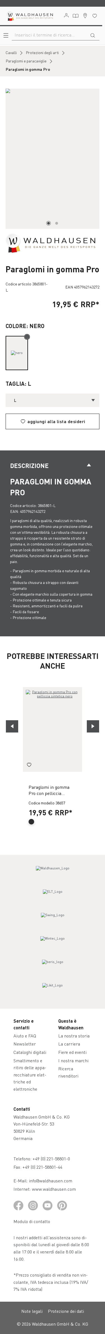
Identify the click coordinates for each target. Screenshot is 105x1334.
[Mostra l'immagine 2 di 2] (56, 223)
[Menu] (6, 35)
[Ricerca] (92, 35)
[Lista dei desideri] (94, 16)
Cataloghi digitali (29, 1052)
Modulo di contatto (31, 1221)
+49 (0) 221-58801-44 (43, 1167)
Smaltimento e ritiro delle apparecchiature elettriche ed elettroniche (29, 1075)
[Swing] (52, 920)
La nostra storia (74, 1036)
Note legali (32, 1311)
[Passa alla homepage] (29, 16)
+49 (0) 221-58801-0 (51, 1158)
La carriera (69, 1044)
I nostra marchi (73, 1060)
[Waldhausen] (50, 242)
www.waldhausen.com (54, 1189)
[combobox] (49, 35)
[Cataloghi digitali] (75, 16)
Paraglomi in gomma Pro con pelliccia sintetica (49, 790)
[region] (52, 159)
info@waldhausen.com (50, 1180)
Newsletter (24, 1044)
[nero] (17, 353)
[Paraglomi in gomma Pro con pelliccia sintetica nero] (52, 729)
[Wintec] (52, 943)
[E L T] (52, 896)
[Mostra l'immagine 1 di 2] (48, 223)
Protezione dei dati (66, 1311)
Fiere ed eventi (72, 1052)
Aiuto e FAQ (24, 1036)
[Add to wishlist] (29, 766)
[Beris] (52, 967)
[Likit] (52, 990)
